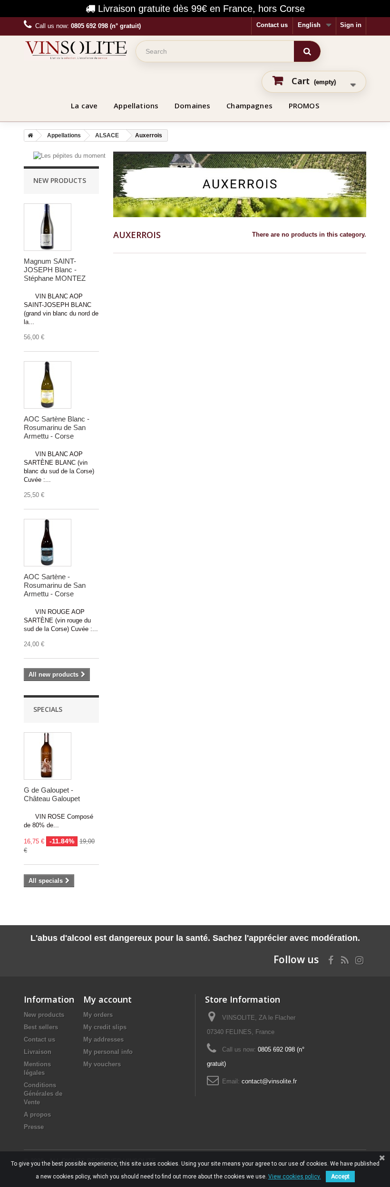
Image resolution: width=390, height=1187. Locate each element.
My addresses (103, 1039)
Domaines (192, 105)
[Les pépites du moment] (69, 155)
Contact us (272, 25)
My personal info (108, 1051)
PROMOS (304, 105)
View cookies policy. (294, 1176)
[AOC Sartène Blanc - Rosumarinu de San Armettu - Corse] (47, 385)
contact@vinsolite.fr (269, 1081)
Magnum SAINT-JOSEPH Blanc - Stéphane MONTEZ (55, 269)
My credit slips (105, 1027)
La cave (84, 105)
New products (59, 180)
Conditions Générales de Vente (43, 1094)
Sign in (350, 25)
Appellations (136, 105)
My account (107, 999)
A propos (37, 1114)
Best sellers (41, 1027)
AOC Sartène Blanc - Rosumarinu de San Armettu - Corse (56, 427)
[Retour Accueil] (28, 135)
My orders (98, 1014)
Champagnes (249, 105)
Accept (340, 1176)
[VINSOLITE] (76, 49)
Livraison (37, 1051)
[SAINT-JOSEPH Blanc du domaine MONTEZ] (47, 227)
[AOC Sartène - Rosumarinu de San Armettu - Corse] (47, 542)
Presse (34, 1126)
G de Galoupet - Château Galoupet (52, 794)
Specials (47, 709)
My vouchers (102, 1064)
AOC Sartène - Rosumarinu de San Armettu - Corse (55, 585)
